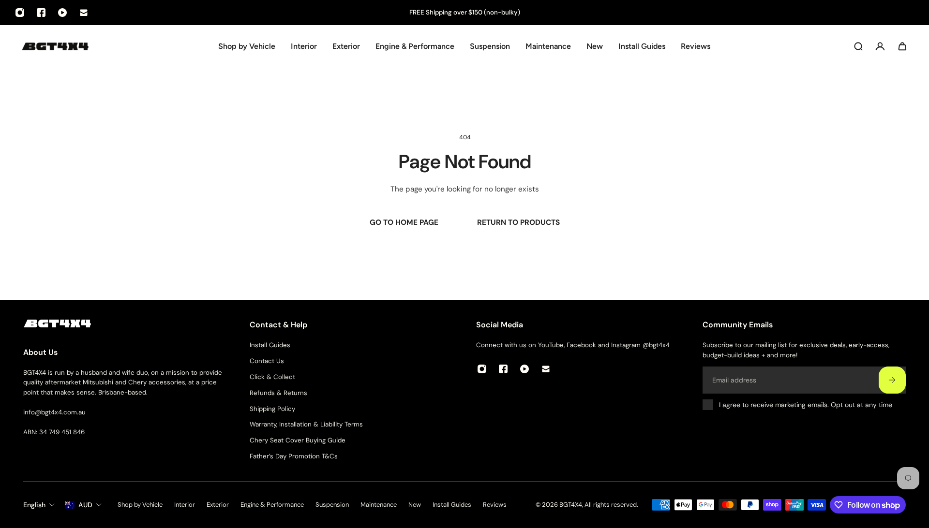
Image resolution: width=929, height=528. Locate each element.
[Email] (83, 12)
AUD (85, 504)
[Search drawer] (858, 46)
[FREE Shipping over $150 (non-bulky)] (464, 13)
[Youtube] (62, 12)
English (34, 504)
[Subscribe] (892, 380)
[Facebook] (41, 12)
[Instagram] (19, 12)
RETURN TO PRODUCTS (518, 222)
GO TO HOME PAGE (404, 222)
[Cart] (902, 46)
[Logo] (55, 46)
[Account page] (880, 46)
